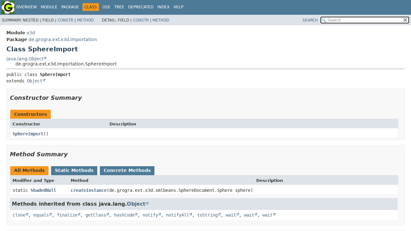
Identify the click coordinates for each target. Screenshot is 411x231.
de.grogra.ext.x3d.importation (63, 39)
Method (85, 20)
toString (207, 215)
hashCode (124, 215)
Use (106, 7)
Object (34, 80)
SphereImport (28, 133)
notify (150, 215)
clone (19, 215)
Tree (119, 7)
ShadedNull (43, 190)
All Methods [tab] (29, 170)
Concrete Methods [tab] (127, 170)
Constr (65, 20)
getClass (95, 215)
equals (41, 215)
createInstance (89, 190)
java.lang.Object (24, 58)
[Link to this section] (86, 97)
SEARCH (310, 20)
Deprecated (140, 7)
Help (178, 7)
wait (231, 215)
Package (70, 7)
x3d (31, 32)
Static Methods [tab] (74, 170)
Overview (26, 7)
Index (163, 7)
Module (49, 7)
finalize (67, 215)
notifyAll (177, 215)
